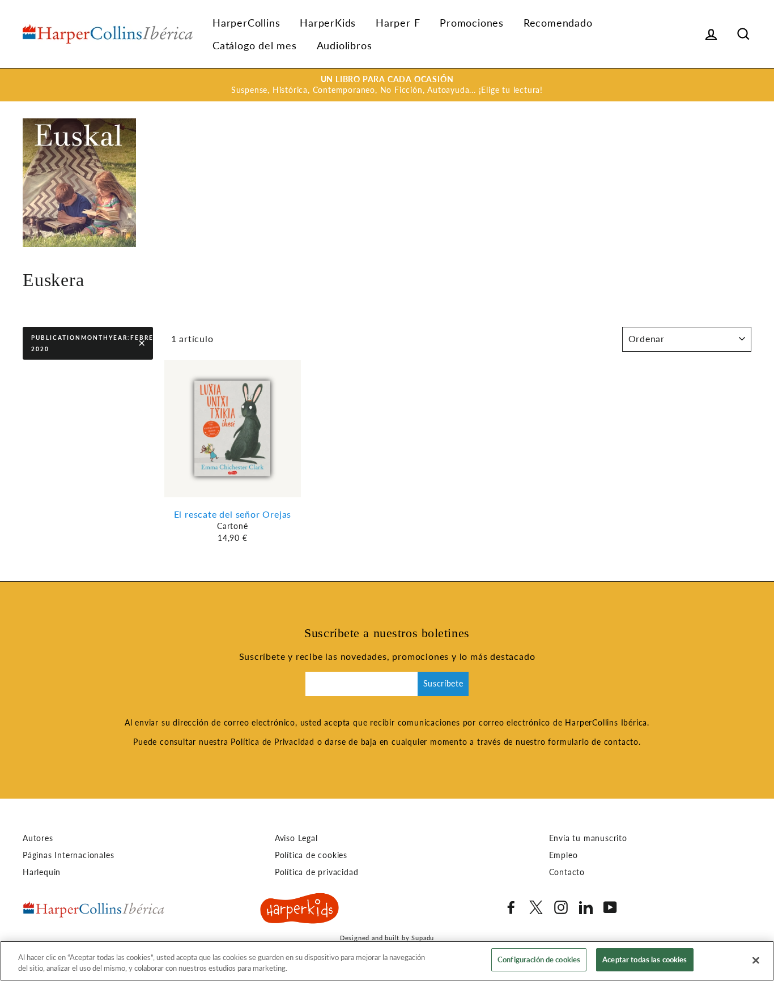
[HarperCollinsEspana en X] (536, 907)
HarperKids (328, 22)
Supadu (422, 937)
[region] (387, 961)
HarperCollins (246, 22)
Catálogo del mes (254, 45)
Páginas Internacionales (68, 855)
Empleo (563, 855)
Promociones (472, 22)
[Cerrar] (755, 960)
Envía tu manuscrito (588, 838)
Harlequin (42, 872)
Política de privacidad (317, 872)
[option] (387, 85)
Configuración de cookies (538, 959)
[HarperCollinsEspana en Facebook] (511, 907)
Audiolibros (344, 45)
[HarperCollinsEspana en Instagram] (561, 907)
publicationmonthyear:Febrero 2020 (92, 343)
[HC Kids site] (299, 910)
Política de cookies (311, 855)
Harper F (398, 22)
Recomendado (558, 22)
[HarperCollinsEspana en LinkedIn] (586, 907)
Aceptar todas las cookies (644, 959)
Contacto (567, 872)
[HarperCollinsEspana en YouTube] (610, 907)
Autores (38, 838)
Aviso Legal (296, 838)
